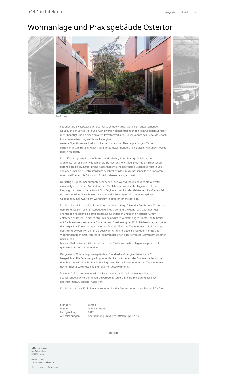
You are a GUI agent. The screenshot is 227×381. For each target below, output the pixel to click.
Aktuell (185, 12)
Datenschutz (37, 367)
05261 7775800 (38, 359)
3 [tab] (108, 119)
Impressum (53, 367)
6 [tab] (122, 119)
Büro (196, 12)
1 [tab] (99, 119)
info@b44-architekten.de (43, 362)
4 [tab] (113, 119)
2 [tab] (104, 119)
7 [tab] (127, 119)
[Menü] (197, 8)
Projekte (170, 12)
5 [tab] (118, 119)
